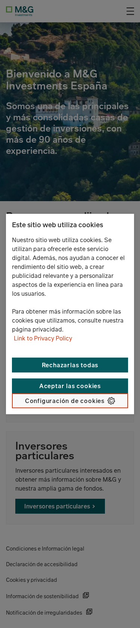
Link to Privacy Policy (43, 338)
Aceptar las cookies (70, 386)
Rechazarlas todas (70, 365)
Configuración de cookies (65, 401)
